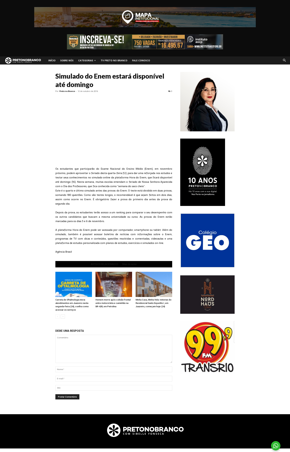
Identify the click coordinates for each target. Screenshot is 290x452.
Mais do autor (129, 264)
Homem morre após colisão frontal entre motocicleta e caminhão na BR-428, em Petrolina (113, 303)
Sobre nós (67, 60)
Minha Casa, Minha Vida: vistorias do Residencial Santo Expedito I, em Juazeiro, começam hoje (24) (153, 303)
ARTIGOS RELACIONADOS (104, 264)
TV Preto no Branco (114, 60)
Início (52, 60)
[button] (284, 60)
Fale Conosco (141, 60)
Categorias (85, 60)
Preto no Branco (67, 91)
